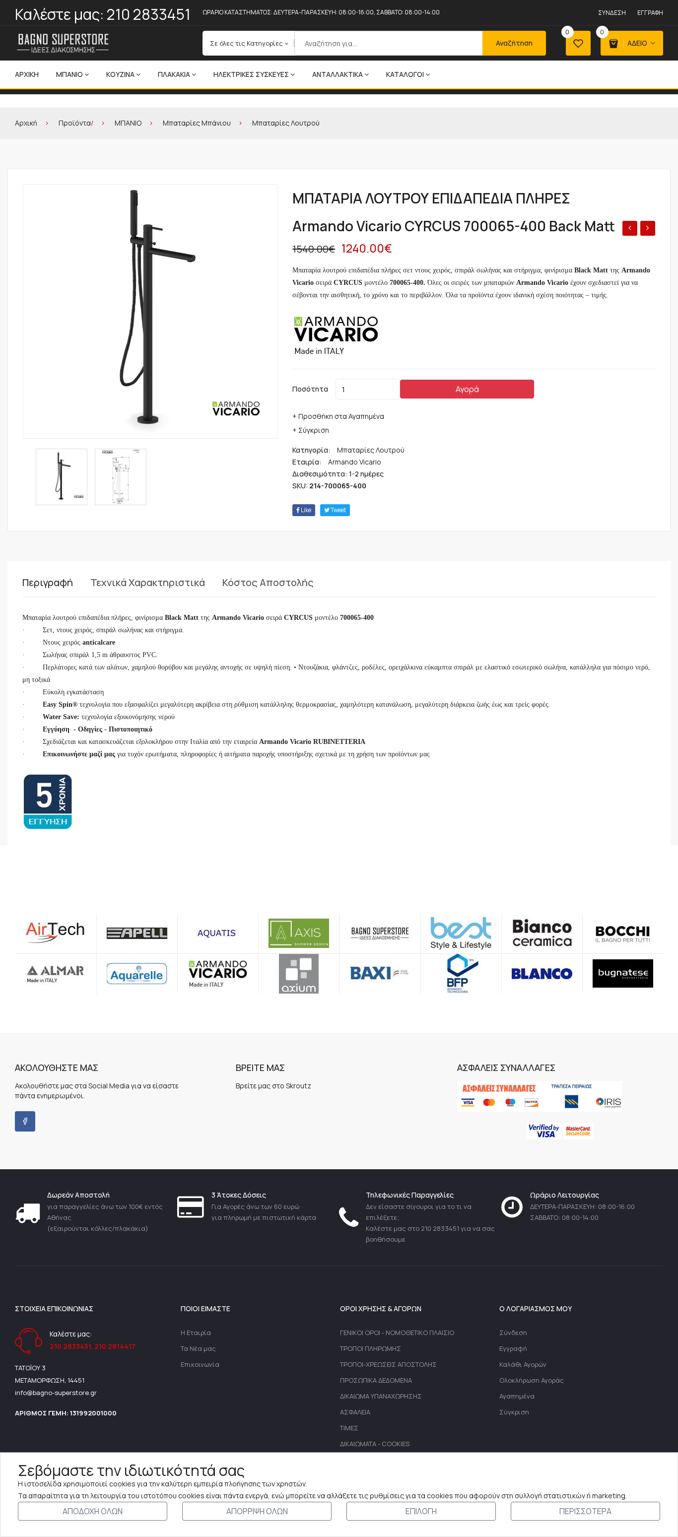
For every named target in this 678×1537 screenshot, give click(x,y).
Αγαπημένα (517, 1396)
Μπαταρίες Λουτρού (286, 123)
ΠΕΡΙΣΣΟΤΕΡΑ (585, 1511)
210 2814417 (115, 1346)
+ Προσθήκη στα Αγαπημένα (338, 416)
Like (305, 510)
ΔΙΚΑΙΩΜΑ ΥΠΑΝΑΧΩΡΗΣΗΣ (381, 1396)
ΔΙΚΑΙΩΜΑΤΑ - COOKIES (374, 1443)
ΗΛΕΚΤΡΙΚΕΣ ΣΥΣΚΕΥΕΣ (251, 74)
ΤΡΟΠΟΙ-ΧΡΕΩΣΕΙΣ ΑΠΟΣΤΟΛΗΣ (388, 1364)
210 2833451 (149, 14)
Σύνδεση (612, 12)
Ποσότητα (310, 389)
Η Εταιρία (196, 1332)
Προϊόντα (75, 123)
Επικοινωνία (200, 1364)
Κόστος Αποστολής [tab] (268, 582)
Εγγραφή (650, 12)
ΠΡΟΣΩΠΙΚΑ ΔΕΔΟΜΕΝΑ (376, 1380)
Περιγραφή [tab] (47, 582)
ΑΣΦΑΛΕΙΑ (355, 1411)
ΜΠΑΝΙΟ (69, 74)
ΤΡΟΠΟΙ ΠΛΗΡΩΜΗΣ (370, 1348)
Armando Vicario (354, 462)
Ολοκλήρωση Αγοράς (531, 1380)
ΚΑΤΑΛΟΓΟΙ (405, 74)
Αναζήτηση (514, 43)
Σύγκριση (514, 1411)
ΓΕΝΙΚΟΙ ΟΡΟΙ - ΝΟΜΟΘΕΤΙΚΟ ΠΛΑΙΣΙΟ (397, 1332)
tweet (338, 510)
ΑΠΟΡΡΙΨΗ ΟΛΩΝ (257, 1511)
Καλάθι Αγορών (522, 1364)
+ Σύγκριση (310, 430)
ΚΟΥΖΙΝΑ (120, 74)
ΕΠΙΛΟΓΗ (421, 1511)
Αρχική (27, 74)
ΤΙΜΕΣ (349, 1427)
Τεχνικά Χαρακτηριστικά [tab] (147, 582)
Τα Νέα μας (198, 1348)
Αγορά (467, 389)
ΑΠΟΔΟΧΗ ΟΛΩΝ (93, 1511)
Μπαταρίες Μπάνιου (197, 123)
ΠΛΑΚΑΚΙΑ (174, 74)
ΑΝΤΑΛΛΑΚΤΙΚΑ (337, 74)
